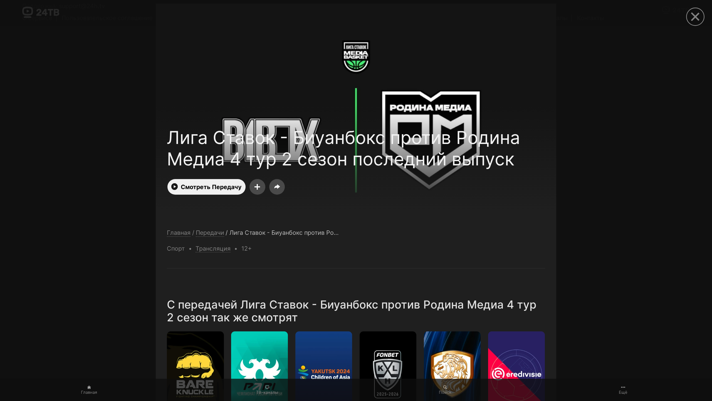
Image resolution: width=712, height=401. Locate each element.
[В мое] (257, 187)
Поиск (445, 392)
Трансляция (213, 248)
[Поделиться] (277, 187)
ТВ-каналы (267, 392)
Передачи (210, 232)
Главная (89, 392)
